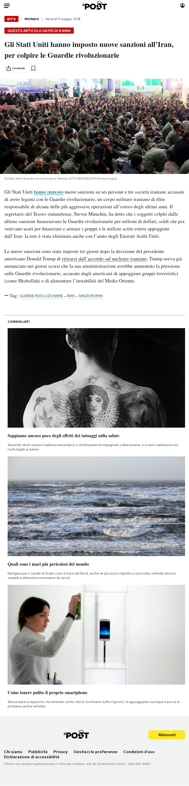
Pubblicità (37, 751)
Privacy (60, 751)
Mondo (32, 19)
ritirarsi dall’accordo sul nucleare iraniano (104, 258)
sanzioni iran (91, 296)
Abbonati (167, 734)
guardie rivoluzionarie (41, 296)
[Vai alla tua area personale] (182, 5)
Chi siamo (13, 751)
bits (11, 19)
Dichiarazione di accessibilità (31, 756)
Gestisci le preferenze (95, 751)
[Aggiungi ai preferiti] (33, 68)
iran (71, 296)
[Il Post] (94, 5)
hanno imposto (48, 191)
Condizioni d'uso (139, 751)
